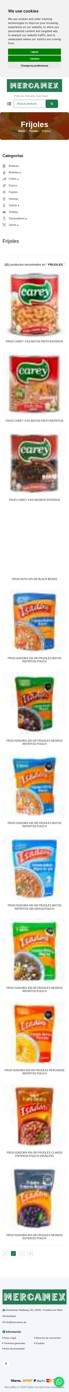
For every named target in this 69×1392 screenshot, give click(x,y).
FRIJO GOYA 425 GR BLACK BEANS (34, 579)
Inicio (21, 131)
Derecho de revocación (48, 1337)
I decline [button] (34, 58)
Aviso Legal (9, 1337)
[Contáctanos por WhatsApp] (59, 1382)
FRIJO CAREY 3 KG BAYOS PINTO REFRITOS (34, 420)
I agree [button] (34, 51)
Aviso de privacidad (13, 1348)
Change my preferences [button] (34, 65)
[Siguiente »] (30, 1253)
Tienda (33, 131)
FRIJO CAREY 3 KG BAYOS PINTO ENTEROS (34, 341)
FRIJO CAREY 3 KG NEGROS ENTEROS (34, 499)
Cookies (40, 1343)
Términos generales (14, 1343)
